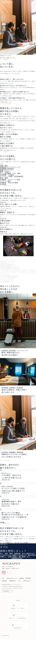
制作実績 (28, 578)
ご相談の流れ (12, 581)
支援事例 (21, 578)
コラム (19, 581)
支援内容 (4, 581)
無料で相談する (5, 558)
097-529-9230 (8, 588)
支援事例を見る (16, 558)
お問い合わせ (26, 581)
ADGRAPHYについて (11, 578)
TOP (3, 578)
